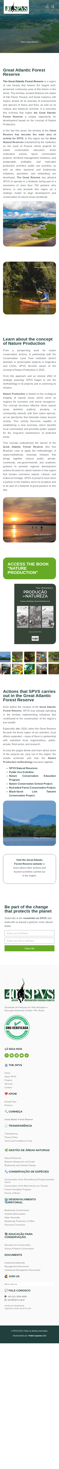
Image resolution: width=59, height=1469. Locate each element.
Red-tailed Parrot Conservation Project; (32, 787)
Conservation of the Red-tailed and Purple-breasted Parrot (29, 1180)
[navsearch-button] (53, 7)
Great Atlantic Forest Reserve (19, 1119)
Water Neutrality (12, 1217)
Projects (8, 1080)
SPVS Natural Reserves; (23, 768)
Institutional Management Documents (22, 1270)
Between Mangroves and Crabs (20, 1161)
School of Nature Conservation (19, 1248)
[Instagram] (7, 1055)
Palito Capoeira (35, 1336)
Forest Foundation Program (18, 1189)
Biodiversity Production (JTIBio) (19, 1221)
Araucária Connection (15, 1225)
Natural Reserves (13, 1158)
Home (7, 1073)
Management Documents (17, 1266)
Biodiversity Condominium (17, 1210)
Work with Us (11, 1284)
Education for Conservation (18, 1245)
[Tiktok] (27, 1055)
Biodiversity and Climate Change (20, 1165)
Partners (9, 1105)
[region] (29, 1438)
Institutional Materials (15, 1263)
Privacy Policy (11, 1137)
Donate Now (10, 1101)
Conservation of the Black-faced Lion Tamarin (26, 1186)
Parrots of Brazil (12, 1193)
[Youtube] (22, 1055)
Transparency (11, 1133)
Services (9, 1084)
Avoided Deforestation (15, 1214)
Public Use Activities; (21, 772)
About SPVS (10, 1076)
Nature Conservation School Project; (31, 783)
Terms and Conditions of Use (18, 1141)
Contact (8, 1087)
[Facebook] (12, 1055)
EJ (45, 1336)
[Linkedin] (17, 1055)
